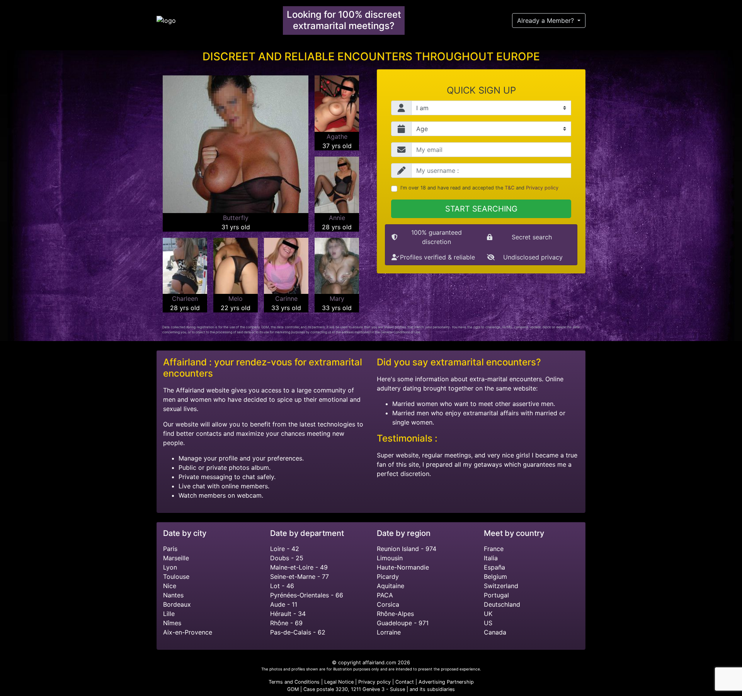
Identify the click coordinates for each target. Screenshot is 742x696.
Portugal (496, 595)
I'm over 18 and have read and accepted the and (479, 188)
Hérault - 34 (288, 614)
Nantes (173, 595)
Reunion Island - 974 (406, 549)
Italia (491, 558)
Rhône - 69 (286, 623)
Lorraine (389, 632)
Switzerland (501, 586)
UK (488, 614)
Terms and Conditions (294, 682)
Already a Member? (546, 20)
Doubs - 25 (286, 558)
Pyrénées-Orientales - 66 (306, 595)
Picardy (388, 576)
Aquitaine (390, 586)
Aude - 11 (283, 604)
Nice (169, 586)
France (494, 549)
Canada (495, 632)
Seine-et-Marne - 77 (299, 576)
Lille (169, 614)
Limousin (390, 558)
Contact (404, 682)
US (488, 623)
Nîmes (172, 623)
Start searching (481, 208)
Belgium (495, 576)
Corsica (388, 604)
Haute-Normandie (403, 567)
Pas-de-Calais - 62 (297, 632)
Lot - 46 (282, 586)
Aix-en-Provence (187, 632)
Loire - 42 (284, 549)
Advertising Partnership (446, 682)
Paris (170, 549)
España (494, 567)
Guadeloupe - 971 (403, 623)
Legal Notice (339, 682)
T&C (509, 188)
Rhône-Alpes (395, 614)
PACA (385, 595)
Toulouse (176, 576)
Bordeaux (177, 604)
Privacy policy (542, 188)
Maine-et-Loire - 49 (299, 567)
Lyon (170, 567)
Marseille (176, 558)
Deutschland (502, 604)
